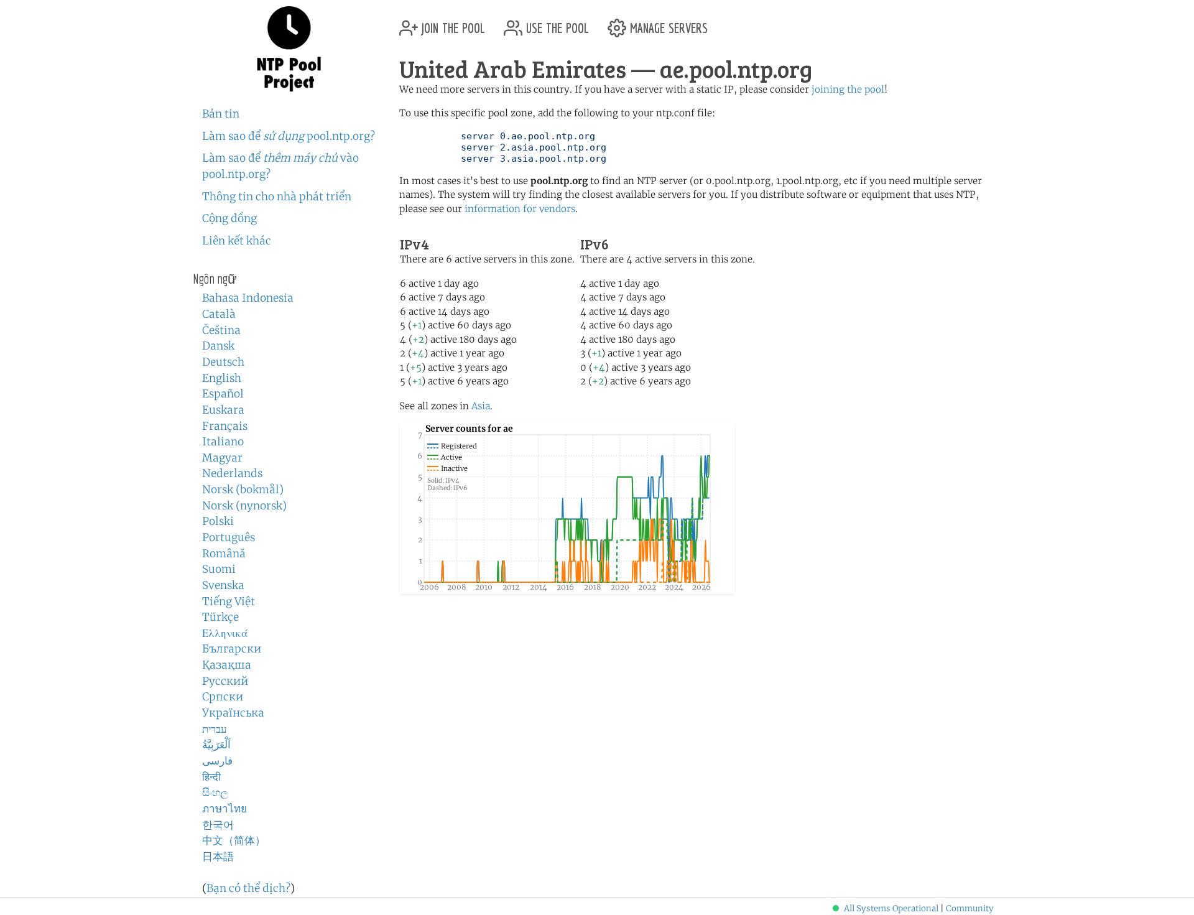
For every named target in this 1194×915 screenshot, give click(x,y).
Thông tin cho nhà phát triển (276, 196)
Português (228, 537)
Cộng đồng (229, 218)
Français (225, 426)
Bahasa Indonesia (248, 298)
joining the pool (848, 89)
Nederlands (232, 473)
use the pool (555, 23)
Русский (225, 681)
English (221, 378)
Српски (222, 697)
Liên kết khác (236, 241)
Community (970, 908)
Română (224, 553)
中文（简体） (234, 840)
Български (231, 649)
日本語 (218, 856)
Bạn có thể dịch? (248, 888)
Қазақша (226, 665)
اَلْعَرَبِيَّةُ (216, 744)
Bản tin (220, 114)
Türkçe (220, 617)
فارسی (217, 761)
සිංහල (215, 792)
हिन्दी (211, 777)
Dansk (218, 346)
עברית (214, 729)
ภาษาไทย (224, 808)
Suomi (219, 569)
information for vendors (520, 209)
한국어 (218, 825)
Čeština (221, 330)
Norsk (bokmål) (243, 489)
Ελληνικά (225, 633)
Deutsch (223, 362)
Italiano (223, 441)
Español (223, 394)
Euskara (223, 410)
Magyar (222, 458)
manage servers (667, 23)
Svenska (223, 585)
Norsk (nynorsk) (244, 506)
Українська (233, 713)
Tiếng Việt (228, 601)
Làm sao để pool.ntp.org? (288, 136)
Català (219, 314)
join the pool (451, 23)
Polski (218, 521)
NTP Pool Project (289, 49)
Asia (480, 406)
